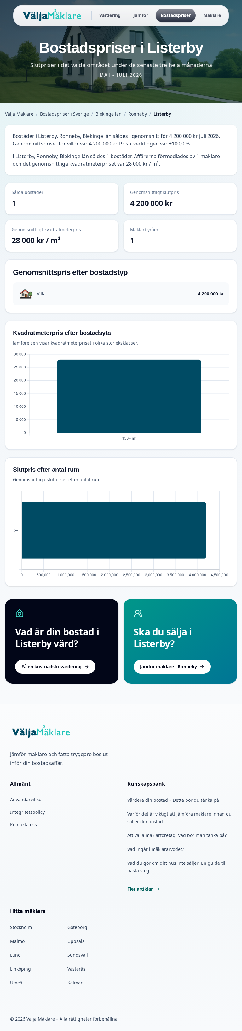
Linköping (20, 969)
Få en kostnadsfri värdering (51, 666)
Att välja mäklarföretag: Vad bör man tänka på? (177, 835)
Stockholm (21, 927)
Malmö (17, 941)
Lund (15, 955)
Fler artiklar (140, 889)
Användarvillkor (26, 799)
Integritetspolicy (27, 812)
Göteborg (77, 927)
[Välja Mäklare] (52, 15)
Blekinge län (108, 114)
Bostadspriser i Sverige (64, 114)
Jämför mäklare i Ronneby (168, 666)
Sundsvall (77, 955)
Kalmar (75, 983)
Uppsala (76, 941)
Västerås (76, 969)
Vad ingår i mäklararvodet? (155, 849)
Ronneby (137, 114)
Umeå (16, 983)
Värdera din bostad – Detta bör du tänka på (173, 800)
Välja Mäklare (19, 114)
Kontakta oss (23, 825)
